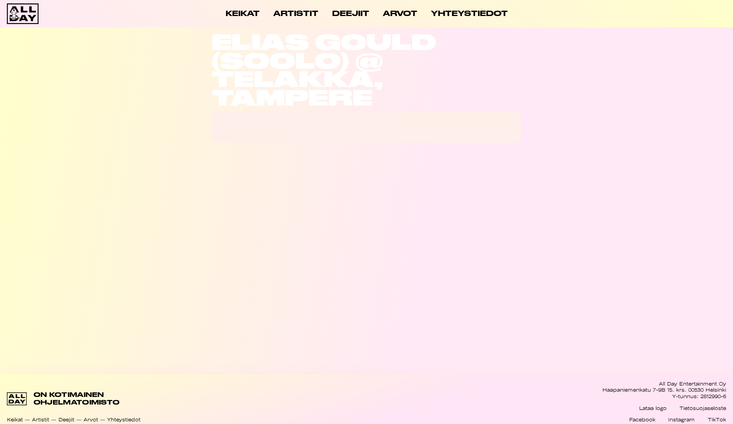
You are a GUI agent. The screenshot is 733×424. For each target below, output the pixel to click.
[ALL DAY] (43, 13)
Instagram (681, 419)
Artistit (40, 419)
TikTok (717, 419)
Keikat (15, 419)
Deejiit (66, 419)
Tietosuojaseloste (703, 408)
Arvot (91, 419)
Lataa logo (653, 408)
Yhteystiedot (123, 419)
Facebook (642, 419)
